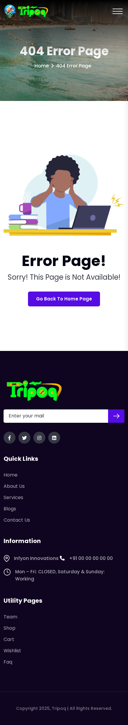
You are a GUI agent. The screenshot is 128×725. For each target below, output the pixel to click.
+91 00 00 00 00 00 (91, 558)
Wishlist (12, 650)
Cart (9, 639)
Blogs (10, 508)
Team (10, 616)
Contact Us (17, 520)
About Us (14, 486)
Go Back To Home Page (64, 299)
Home (42, 65)
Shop (9, 628)
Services (13, 497)
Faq (8, 661)
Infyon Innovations (36, 558)
